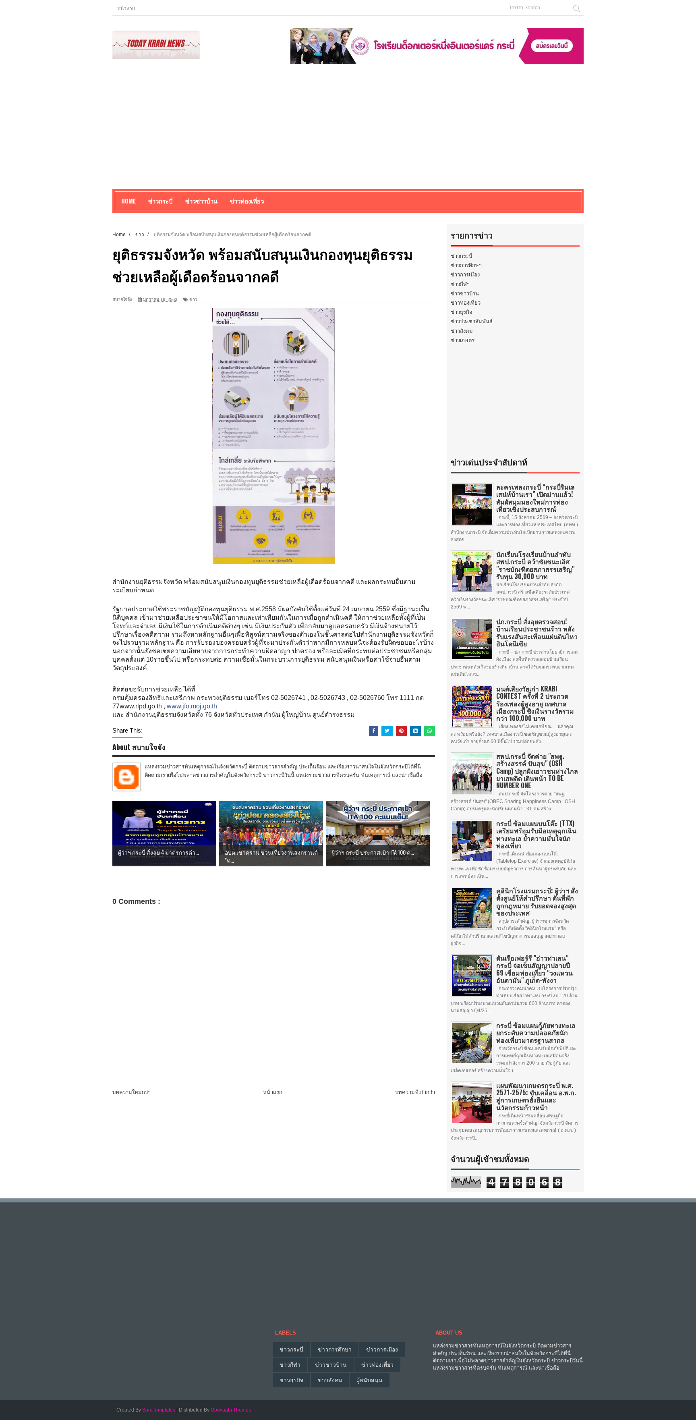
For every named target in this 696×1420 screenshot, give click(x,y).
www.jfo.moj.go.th (192, 706)
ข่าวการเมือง (465, 275)
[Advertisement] (348, 132)
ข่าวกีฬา (460, 284)
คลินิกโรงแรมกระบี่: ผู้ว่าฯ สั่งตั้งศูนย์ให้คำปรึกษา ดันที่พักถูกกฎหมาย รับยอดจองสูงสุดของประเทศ (537, 902)
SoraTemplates (158, 1410)
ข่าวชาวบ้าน (201, 200)
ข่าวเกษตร (462, 340)
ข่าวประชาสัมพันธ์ (472, 321)
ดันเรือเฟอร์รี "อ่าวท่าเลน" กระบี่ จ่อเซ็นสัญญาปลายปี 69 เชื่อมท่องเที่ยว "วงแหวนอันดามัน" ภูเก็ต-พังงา (534, 969)
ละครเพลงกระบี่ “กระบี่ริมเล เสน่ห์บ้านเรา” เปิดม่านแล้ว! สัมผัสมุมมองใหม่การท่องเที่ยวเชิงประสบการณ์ (535, 498)
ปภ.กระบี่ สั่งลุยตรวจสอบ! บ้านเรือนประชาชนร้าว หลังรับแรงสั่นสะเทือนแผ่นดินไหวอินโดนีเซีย (537, 632)
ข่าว (193, 299)
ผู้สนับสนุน (369, 1380)
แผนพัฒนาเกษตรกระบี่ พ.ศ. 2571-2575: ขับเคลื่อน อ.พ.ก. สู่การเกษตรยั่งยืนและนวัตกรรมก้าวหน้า (536, 1096)
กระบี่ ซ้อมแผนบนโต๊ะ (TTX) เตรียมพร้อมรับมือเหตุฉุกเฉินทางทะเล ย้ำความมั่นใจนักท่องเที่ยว (536, 834)
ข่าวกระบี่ (461, 256)
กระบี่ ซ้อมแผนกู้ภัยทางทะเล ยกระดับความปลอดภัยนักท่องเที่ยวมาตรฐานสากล (536, 1032)
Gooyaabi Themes (231, 1410)
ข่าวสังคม (462, 331)
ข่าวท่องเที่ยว (466, 303)
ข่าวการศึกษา (466, 265)
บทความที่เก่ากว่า (415, 1092)
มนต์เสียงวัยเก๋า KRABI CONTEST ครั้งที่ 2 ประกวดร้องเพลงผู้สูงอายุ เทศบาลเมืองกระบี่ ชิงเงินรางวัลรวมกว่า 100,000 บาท (535, 703)
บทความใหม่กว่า (131, 1092)
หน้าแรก (126, 7)
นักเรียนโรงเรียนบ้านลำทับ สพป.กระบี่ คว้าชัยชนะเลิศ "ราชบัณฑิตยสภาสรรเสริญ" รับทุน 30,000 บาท (535, 565)
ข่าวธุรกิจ (461, 312)
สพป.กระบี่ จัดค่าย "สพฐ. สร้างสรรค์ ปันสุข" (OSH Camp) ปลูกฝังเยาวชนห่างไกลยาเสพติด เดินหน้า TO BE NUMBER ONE (537, 770)
